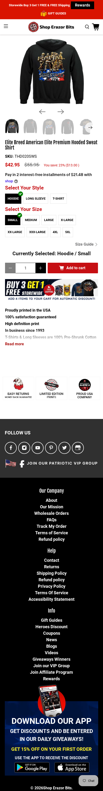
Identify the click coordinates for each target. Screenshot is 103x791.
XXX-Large (37, 232)
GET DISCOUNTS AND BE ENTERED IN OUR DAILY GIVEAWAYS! (51, 735)
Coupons (51, 633)
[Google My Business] (78, 448)
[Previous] (42, 111)
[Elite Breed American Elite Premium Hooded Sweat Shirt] (51, 72)
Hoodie (13, 198)
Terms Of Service (51, 592)
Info (51, 611)
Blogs (51, 646)
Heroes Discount (51, 626)
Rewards (82, 5)
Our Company (51, 491)
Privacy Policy (51, 586)
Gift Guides (51, 620)
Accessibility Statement (51, 599)
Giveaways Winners (51, 659)
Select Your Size (23, 209)
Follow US (17, 433)
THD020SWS (26, 156)
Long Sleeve (36, 198)
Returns (51, 566)
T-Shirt (58, 198)
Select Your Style (24, 188)
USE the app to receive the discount (51, 758)
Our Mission (51, 506)
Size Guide (85, 244)
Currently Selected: (51, 253)
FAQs (52, 519)
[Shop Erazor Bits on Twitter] (64, 448)
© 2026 (36, 788)
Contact (51, 560)
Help (51, 551)
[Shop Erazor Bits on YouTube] (37, 448)
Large (49, 220)
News (51, 639)
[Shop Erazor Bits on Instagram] (24, 448)
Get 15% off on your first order (51, 749)
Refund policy (52, 539)
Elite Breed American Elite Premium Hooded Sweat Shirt (51, 145)
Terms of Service (51, 532)
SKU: (9, 156)
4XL (55, 232)
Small (13, 220)
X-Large (67, 220)
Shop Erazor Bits (57, 788)
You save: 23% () (61, 165)
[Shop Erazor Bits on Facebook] (10, 448)
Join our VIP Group (51, 665)
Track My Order (52, 526)
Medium (31, 220)
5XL (67, 232)
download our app (51, 721)
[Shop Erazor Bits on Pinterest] (51, 448)
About (51, 500)
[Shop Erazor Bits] (51, 27)
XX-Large (15, 232)
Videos (51, 652)
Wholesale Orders (51, 513)
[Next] (60, 111)
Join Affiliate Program (51, 672)
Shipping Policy (52, 573)
